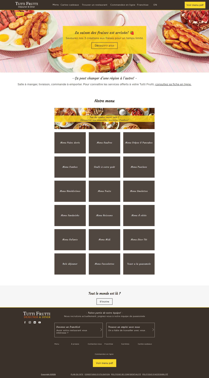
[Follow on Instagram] (30, 322)
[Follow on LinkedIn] (35, 322)
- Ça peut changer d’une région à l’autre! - (104, 78)
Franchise (143, 5)
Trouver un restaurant (94, 5)
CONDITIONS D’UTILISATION (97, 374)
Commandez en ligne (122, 5)
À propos (75, 344)
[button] (55, 4)
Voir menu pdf (195, 5)
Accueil (20, 14)
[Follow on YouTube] (39, 322)
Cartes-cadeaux (70, 5)
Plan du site (77, 374)
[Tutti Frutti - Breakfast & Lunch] (26, 5)
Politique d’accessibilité (155, 374)
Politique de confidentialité (126, 374)
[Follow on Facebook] (25, 322)
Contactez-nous (95, 344)
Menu (56, 344)
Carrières (125, 344)
